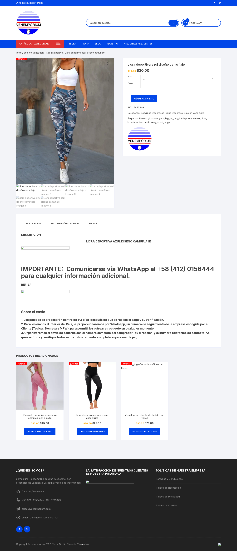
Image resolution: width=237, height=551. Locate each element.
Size (130, 76)
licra (204, 118)
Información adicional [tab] (65, 223)
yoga (167, 122)
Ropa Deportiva (54, 52)
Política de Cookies (166, 505)
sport (160, 122)
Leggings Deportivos (152, 112)
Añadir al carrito (144, 99)
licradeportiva (135, 122)
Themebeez (84, 544)
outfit (147, 122)
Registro (112, 43)
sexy (153, 122)
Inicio (72, 43)
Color (130, 83)
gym (161, 118)
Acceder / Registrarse (30, 3)
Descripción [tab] (33, 223)
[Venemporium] (140, 139)
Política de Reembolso (168, 487)
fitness (143, 118)
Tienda (85, 43)
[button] (108, 63)
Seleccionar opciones (40, 431)
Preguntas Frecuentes (138, 43)
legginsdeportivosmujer (187, 118)
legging (169, 118)
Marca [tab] (93, 223)
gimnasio (153, 118)
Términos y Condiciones (169, 478)
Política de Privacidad (168, 496)
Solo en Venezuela (34, 52)
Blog (98, 43)
